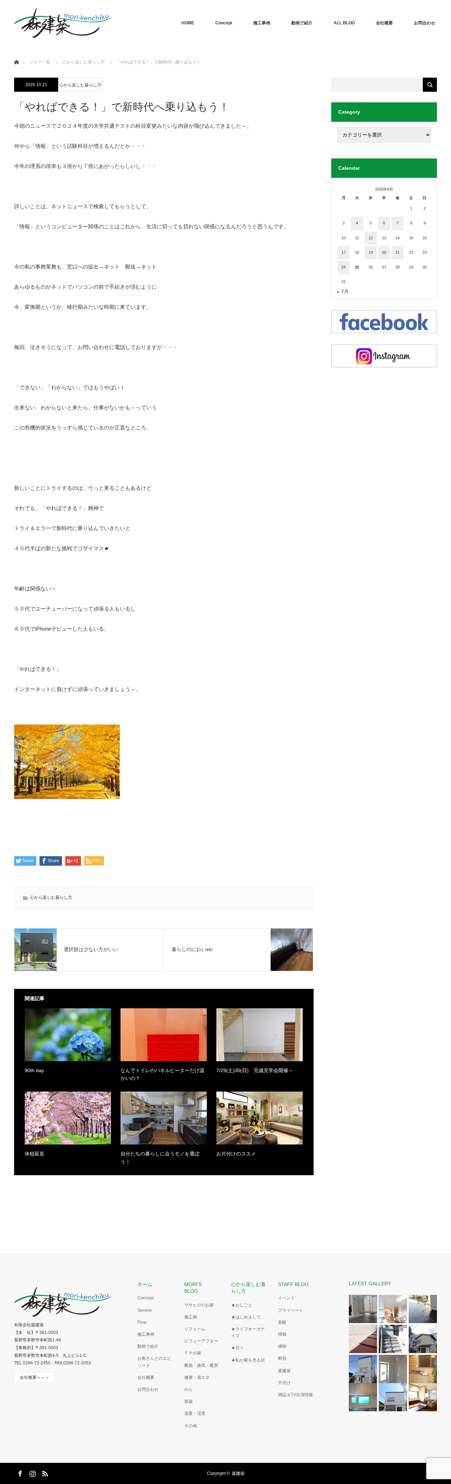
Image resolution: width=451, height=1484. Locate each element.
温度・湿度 (194, 1413)
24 (343, 267)
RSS (44, 1472)
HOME (187, 22)
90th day (34, 1070)
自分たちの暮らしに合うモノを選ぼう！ (160, 1157)
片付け (284, 1382)
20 (384, 252)
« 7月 (343, 291)
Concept (223, 22)
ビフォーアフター (201, 1341)
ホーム (144, 1284)
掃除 (282, 1346)
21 (397, 252)
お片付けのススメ (236, 1153)
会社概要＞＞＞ (34, 1377)
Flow (142, 1322)
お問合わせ (424, 22)
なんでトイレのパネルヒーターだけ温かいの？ (162, 1074)
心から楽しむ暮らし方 (80, 85)
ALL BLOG (344, 22)
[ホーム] (16, 53)
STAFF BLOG (293, 1284)
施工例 (190, 1317)
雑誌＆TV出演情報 (295, 1394)
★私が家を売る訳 (248, 1360)
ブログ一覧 (39, 62)
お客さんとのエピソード (154, 1362)
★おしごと (241, 1305)
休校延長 (34, 1153)
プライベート (290, 1310)
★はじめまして (246, 1317)
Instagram (31, 1472)
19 (371, 252)
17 (343, 252)
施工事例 (261, 22)
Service (144, 1310)
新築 (188, 1401)
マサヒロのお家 (199, 1305)
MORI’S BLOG (195, 1287)
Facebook (19, 1472)
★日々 (237, 1347)
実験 (282, 1322)
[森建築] (63, 23)
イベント (286, 1298)
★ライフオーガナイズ (248, 1332)
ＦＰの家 (192, 1353)
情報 (282, 1334)
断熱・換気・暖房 (201, 1365)
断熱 (282, 1358)
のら (188, 1389)
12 (371, 238)
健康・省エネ (197, 1377)
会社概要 (384, 22)
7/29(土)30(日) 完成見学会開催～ (254, 1070)
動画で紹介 (302, 22)
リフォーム (194, 1329)
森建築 (284, 1370)
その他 (190, 1425)
